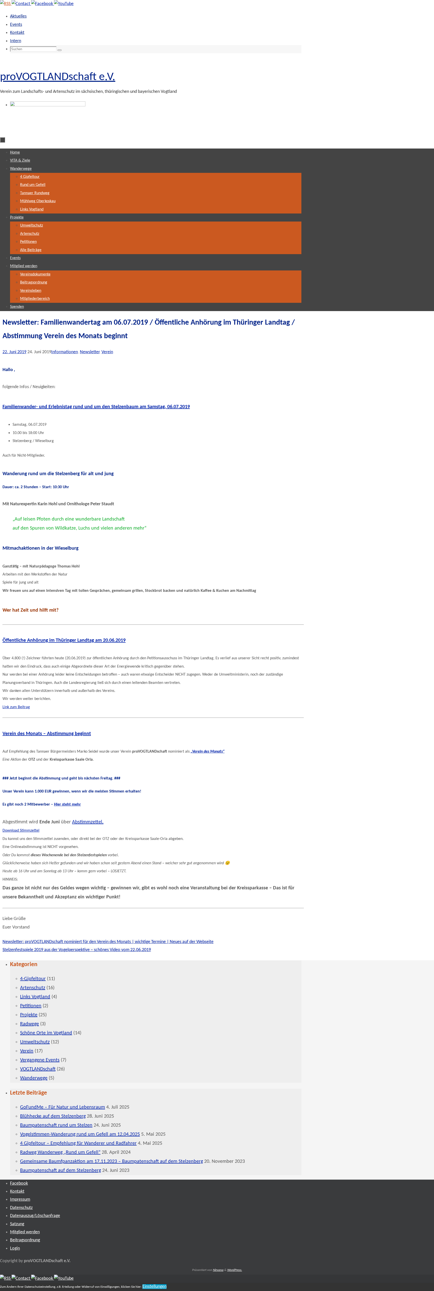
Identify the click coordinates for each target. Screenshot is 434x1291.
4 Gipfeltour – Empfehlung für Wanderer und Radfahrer (78, 1143)
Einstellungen (154, 1286)
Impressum (20, 1199)
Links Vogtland (35, 996)
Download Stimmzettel (21, 831)
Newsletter (89, 352)
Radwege (29, 1024)
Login (15, 1248)
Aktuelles (18, 16)
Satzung (17, 1224)
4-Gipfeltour (33, 978)
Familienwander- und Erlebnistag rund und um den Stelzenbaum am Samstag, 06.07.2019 (96, 406)
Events (16, 24)
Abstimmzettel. (87, 822)
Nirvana (218, 1270)
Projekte (28, 1015)
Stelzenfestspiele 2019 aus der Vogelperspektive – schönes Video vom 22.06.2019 (77, 950)
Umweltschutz (35, 1042)
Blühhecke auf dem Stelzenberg (53, 1116)
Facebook (19, 1183)
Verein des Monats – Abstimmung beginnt (47, 733)
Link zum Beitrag (16, 707)
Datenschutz (21, 1207)
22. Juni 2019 (14, 352)
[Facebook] (42, 4)
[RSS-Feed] (6, 4)
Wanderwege (33, 1078)
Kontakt (17, 32)
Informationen (64, 352)
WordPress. (234, 1270)
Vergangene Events (40, 1060)
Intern (15, 41)
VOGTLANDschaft (38, 1069)
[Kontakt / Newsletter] (21, 4)
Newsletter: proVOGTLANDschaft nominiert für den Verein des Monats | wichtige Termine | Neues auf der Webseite (108, 942)
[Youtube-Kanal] (64, 4)
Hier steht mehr (67, 805)
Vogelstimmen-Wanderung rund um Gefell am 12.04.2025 (80, 1134)
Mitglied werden (25, 1232)
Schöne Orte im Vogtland (46, 1033)
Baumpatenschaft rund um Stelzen (56, 1125)
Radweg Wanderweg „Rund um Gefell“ (60, 1152)
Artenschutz (32, 987)
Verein (107, 352)
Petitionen (30, 1006)
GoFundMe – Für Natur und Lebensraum (62, 1107)
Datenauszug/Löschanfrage (35, 1215)
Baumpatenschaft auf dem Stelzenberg (60, 1170)
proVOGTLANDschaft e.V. (57, 77)
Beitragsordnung (25, 1240)
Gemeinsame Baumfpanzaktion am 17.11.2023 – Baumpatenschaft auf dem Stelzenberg (111, 1161)
